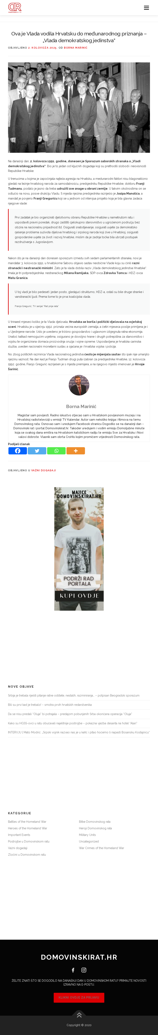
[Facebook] (17, 450)
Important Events (19, 835)
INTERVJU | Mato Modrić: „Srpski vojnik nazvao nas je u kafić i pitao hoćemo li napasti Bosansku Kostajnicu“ (79, 732)
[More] (75, 450)
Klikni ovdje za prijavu (79, 997)
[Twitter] (37, 450)
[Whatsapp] (56, 450)
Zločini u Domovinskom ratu (27, 854)
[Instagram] (82, 970)
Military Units (87, 835)
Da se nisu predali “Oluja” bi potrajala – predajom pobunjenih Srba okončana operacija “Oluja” (70, 714)
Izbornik (146, 7)
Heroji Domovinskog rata (95, 828)
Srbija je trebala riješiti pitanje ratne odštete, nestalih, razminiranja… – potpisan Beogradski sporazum (73, 695)
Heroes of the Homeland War (27, 828)
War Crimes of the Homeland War (101, 848)
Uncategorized (89, 841)
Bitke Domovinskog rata (94, 821)
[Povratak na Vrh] (79, 1015)
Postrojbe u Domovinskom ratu (28, 841)
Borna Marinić (76, 47)
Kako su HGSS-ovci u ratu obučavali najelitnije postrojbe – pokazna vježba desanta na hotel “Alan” (72, 723)
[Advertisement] (79, 648)
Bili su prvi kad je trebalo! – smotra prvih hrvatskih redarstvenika (50, 704)
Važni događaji (43, 470)
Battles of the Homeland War (27, 821)
